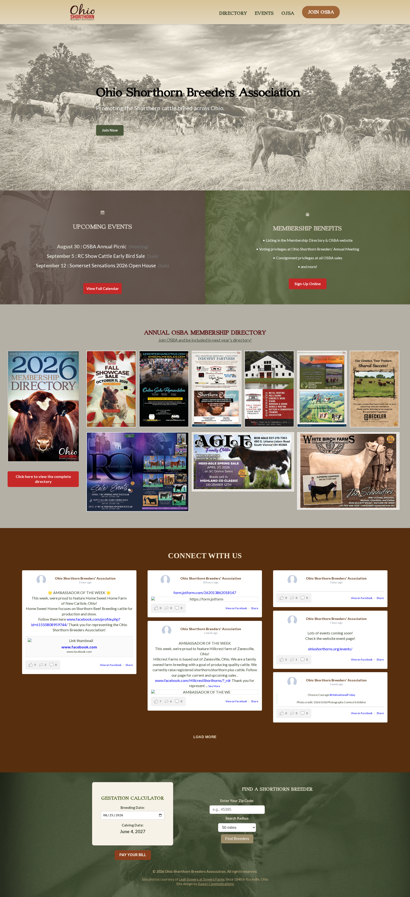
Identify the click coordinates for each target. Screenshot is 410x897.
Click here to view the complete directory (43, 479)
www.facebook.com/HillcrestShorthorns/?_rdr (193, 680)
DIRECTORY (233, 12)
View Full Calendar (102, 288)
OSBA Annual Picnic (104, 246)
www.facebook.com (79, 647)
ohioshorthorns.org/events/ (330, 649)
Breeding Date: (133, 808)
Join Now (110, 130)
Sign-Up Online (307, 283)
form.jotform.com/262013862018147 (204, 592)
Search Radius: (237, 818)
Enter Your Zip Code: (237, 801)
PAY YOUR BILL (132, 855)
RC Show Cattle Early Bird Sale (111, 256)
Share (129, 664)
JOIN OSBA (321, 11)
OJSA (287, 12)
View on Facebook (111, 664)
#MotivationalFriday (342, 695)
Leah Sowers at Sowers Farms (202, 879)
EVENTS (264, 12)
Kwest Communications (216, 884)
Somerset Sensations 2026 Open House (113, 265)
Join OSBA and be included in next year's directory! (205, 340)
